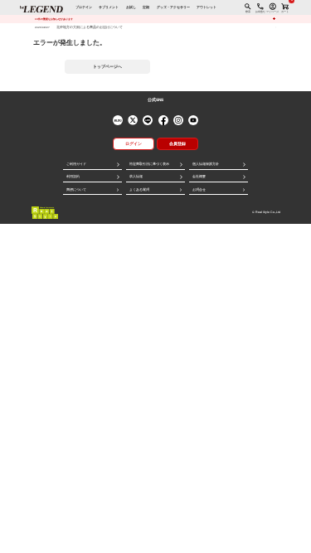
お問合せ (199, 190)
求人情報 (136, 176)
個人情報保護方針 (205, 164)
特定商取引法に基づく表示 (149, 164)
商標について (76, 190)
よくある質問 (139, 190)
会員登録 (177, 144)
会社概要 (199, 176)
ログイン (133, 144)
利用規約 (73, 176)
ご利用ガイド (76, 164)
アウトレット (206, 7)
